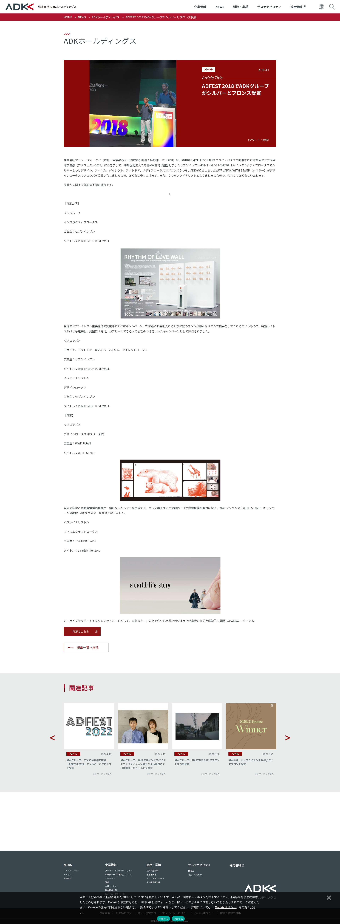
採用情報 (296, 6)
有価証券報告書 (153, 882)
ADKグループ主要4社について (118, 874)
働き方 (191, 870)
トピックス (68, 874)
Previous (52, 737)
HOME (68, 17)
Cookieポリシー (225, 907)
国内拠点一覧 (111, 890)
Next (287, 737)
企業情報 (200, 6)
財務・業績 (240, 6)
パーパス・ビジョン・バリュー (118, 870)
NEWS (219, 6)
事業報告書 (151, 874)
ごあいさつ (110, 878)
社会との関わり (195, 874)
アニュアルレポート (155, 878)
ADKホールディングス (106, 17)
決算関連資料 (152, 870)
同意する (163, 918)
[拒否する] (328, 897)
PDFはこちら (80, 631)
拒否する (178, 918)
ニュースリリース (71, 870)
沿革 (107, 882)
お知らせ (68, 878)
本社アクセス (111, 886)
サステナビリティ (269, 6)
